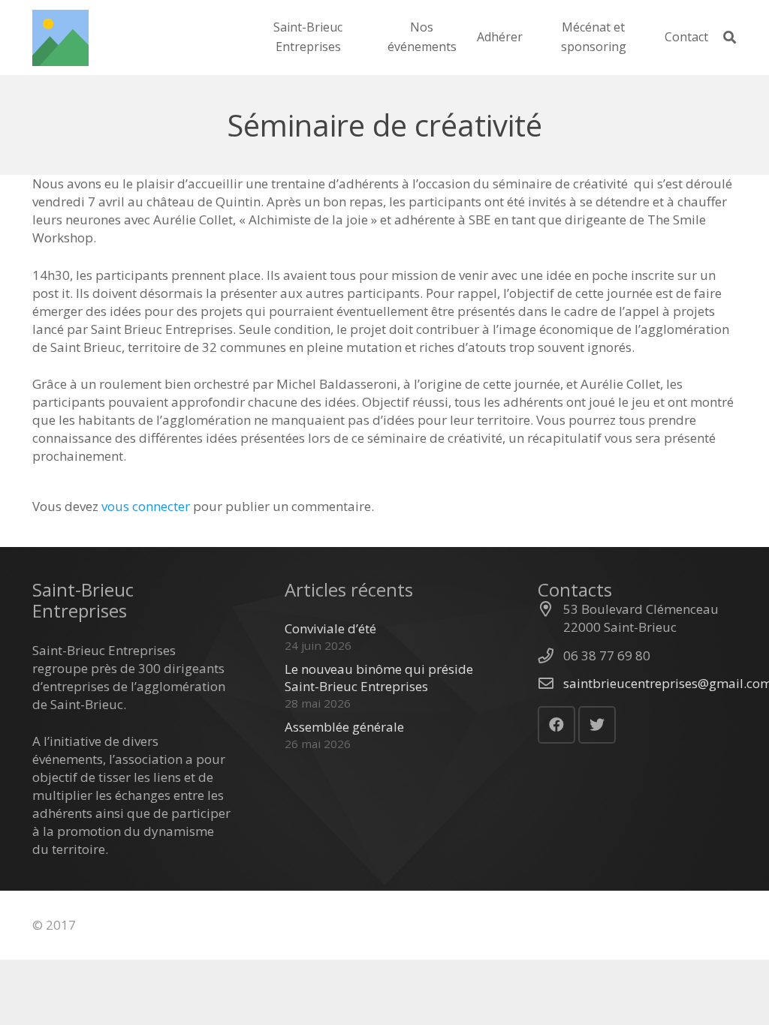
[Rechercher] (729, 38)
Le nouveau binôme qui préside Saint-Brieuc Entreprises (379, 678)
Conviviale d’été (330, 628)
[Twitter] (597, 725)
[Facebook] (556, 725)
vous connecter (145, 506)
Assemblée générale (344, 726)
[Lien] (60, 38)
